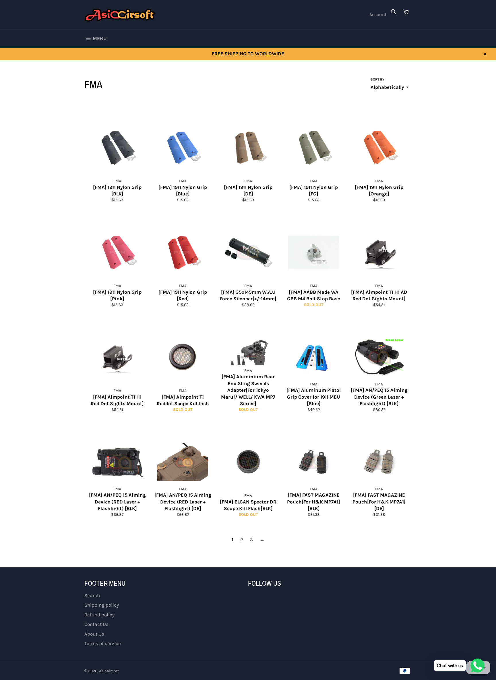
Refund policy (99, 615)
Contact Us (96, 624)
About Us (94, 634)
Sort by (377, 79)
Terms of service (102, 643)
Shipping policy (101, 605)
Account (378, 14)
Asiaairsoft (109, 671)
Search (92, 595)
